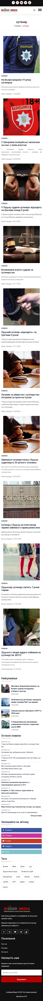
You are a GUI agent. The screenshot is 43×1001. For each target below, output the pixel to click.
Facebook (8, 830)
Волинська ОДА (27, 871)
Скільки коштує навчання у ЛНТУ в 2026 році (26, 712)
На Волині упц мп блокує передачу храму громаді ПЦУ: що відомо (26, 701)
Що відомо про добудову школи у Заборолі (17, 752)
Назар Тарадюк (6, 94)
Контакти (4, 952)
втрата (5, 887)
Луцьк (22, 866)
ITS (26, 996)
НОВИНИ (4, 76)
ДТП (14, 882)
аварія (22, 882)
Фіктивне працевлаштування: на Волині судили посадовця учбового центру (25, 688)
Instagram (8, 835)
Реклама (4, 948)
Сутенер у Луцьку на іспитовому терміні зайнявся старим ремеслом (20, 526)
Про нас (4, 944)
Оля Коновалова (7, 669)
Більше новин (36, 816)
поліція (31, 882)
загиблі (5, 882)
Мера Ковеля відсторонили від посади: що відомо (21, 807)
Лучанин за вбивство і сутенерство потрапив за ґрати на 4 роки (20, 396)
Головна (17, 26)
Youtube (8, 841)
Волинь (5, 866)
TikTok (6, 852)
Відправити (21, 979)
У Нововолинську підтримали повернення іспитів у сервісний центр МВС (25, 724)
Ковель (36, 877)
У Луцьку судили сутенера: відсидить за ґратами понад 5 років (21, 208)
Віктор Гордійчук (7, 539)
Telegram (8, 846)
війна (14, 866)
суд (30, 866)
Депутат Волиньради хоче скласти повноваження (19, 812)
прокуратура (7, 877)
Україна (27, 877)
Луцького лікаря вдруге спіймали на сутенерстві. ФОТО (21, 653)
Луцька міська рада (10, 871)
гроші (18, 877)
